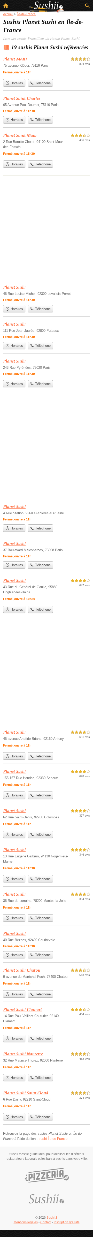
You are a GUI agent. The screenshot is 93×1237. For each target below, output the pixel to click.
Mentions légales (26, 1222)
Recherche (87, 5)
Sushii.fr (52, 1217)
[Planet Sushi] (46, 293)
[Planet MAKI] (46, 66)
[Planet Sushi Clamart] (46, 1019)
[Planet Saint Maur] (46, 145)
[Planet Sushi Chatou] (46, 977)
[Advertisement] (46, 230)
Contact (45, 1222)
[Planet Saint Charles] (46, 104)
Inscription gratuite (67, 1222)
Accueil (5, 5)
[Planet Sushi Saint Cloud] (46, 1100)
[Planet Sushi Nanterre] (46, 1061)
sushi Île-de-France (53, 1139)
